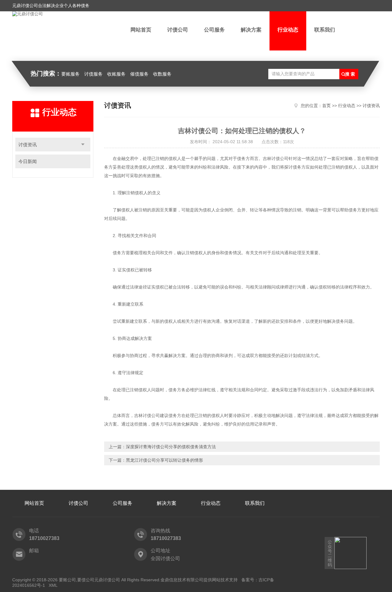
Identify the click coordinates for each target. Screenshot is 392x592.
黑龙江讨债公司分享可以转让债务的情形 (164, 460)
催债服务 (139, 73)
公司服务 (214, 30)
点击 (82, 144)
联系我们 (324, 30)
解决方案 (251, 30)
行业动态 (287, 30)
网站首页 (140, 30)
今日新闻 (27, 161)
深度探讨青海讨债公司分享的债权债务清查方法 (171, 446)
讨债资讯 (27, 144)
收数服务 (162, 73)
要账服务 (70, 73)
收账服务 (116, 73)
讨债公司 (177, 30)
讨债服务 (93, 73)
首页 (326, 105)
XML (53, 585)
